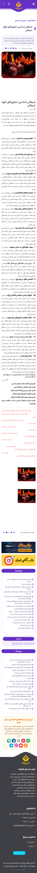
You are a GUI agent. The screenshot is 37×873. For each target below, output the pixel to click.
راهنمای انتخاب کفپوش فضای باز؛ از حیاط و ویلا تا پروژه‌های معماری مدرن (17, 597)
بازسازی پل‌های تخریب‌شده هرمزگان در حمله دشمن (19, 580)
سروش (14, 741)
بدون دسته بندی (20, 20)
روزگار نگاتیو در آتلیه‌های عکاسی (22, 609)
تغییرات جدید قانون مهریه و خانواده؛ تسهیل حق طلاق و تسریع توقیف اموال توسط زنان (17, 695)
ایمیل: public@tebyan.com (24, 825)
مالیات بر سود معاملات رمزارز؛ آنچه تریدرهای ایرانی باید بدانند (17, 593)
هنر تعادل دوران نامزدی (24, 628)
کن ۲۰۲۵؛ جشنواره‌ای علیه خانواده (21, 670)
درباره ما (31, 846)
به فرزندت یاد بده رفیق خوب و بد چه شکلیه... (18, 606)
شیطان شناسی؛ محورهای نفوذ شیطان (17, 28)
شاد (28, 741)
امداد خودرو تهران (28, 643)
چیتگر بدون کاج (26, 584)
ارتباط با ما (30, 842)
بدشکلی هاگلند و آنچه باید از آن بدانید (20, 691)
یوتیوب (21, 745)
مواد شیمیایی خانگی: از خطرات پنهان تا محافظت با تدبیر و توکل (17, 705)
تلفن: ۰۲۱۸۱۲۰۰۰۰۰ (28, 821)
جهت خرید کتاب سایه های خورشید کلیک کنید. (16, 410)
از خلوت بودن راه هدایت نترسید (22, 620)
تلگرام (11, 745)
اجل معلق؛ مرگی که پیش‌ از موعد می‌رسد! (19, 708)
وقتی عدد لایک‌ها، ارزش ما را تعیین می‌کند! (19, 617)
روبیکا (19, 741)
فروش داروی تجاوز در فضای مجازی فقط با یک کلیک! (19, 688)
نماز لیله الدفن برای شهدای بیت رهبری (20, 681)
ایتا (26, 745)
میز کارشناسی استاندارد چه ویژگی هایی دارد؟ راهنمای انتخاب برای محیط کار (19, 602)
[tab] (18, 571)
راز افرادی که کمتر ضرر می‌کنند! (22, 673)
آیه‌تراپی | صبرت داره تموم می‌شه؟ (21, 622)
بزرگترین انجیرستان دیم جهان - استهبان (19, 611)
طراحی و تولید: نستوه (17, 870)
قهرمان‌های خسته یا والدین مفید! (21, 684)
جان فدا (29, 678)
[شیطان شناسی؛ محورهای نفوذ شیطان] (18, 65)
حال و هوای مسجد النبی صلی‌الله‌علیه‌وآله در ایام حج (18, 700)
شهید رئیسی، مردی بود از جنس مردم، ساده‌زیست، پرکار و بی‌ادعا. (20, 661)
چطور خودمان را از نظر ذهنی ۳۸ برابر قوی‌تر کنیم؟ (17, 667)
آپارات (23, 741)
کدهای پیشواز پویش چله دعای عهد (21, 665)
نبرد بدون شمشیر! (26, 625)
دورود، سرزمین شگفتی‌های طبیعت (21, 676)
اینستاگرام (16, 745)
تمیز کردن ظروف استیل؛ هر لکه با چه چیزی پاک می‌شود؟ (18, 588)
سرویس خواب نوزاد (17, 643)
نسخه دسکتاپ (19, 853)
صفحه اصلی (32, 20)
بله (9, 741)
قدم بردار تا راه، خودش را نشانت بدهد (20, 614)
